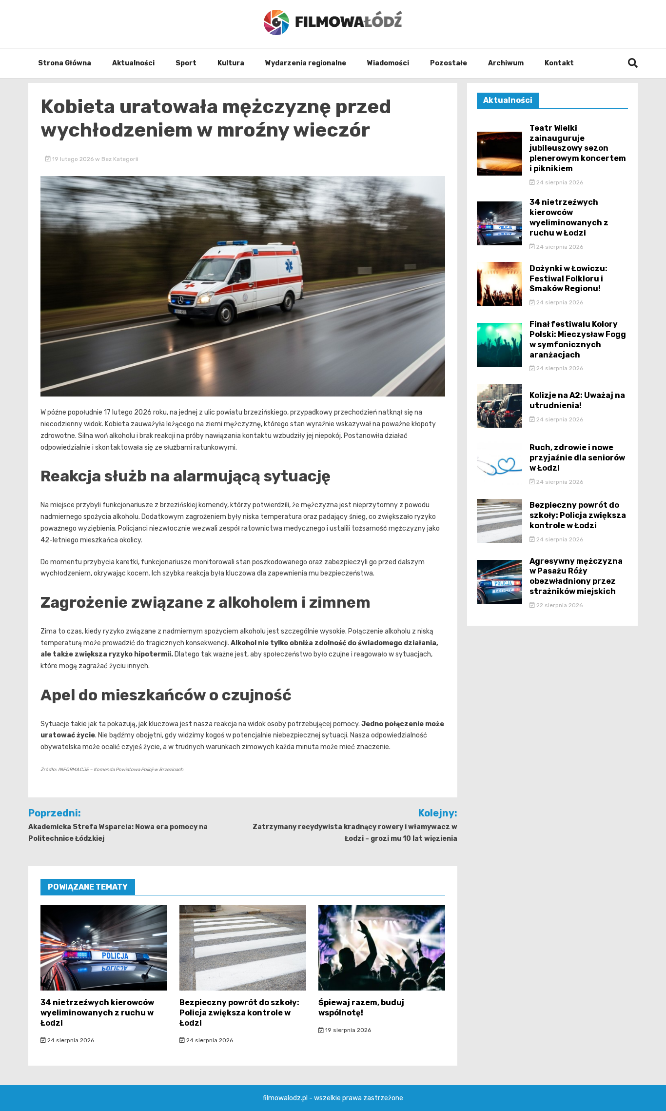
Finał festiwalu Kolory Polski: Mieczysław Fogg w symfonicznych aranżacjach (577, 339)
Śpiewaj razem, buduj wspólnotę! (361, 1007)
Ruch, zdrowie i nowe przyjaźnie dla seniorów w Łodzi (577, 458)
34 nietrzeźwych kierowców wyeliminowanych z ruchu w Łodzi (97, 1013)
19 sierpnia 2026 (347, 1030)
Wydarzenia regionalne (305, 63)
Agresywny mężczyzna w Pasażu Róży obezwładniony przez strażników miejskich (576, 576)
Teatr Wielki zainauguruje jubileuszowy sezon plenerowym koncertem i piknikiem (577, 148)
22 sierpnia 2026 (559, 605)
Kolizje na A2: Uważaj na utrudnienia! (577, 400)
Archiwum (506, 63)
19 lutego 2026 (73, 159)
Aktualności (133, 63)
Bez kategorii (119, 159)
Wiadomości (388, 63)
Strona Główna (64, 63)
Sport (186, 63)
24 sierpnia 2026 (70, 1040)
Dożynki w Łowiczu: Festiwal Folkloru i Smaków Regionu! (568, 279)
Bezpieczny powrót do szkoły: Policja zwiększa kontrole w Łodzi (239, 1013)
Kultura (230, 63)
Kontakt (559, 63)
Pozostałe (448, 63)
